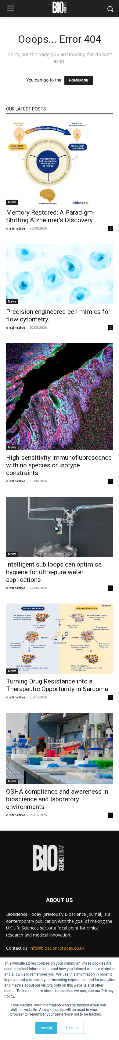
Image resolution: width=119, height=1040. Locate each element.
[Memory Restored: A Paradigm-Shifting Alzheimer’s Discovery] (59, 163)
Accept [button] (46, 1027)
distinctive (15, 228)
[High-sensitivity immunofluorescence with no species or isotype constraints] (59, 396)
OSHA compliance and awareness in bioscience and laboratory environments (57, 799)
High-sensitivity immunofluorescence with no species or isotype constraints (59, 465)
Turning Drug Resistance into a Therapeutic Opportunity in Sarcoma (57, 685)
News (12, 202)
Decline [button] (72, 1027)
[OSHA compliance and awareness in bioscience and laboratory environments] (59, 748)
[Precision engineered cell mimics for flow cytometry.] (59, 274)
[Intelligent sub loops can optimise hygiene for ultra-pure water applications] (59, 527)
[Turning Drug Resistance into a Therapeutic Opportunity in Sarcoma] (59, 638)
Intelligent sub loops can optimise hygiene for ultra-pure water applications (54, 572)
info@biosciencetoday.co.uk (57, 948)
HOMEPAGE (78, 80)
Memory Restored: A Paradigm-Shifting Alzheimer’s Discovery (50, 216)
